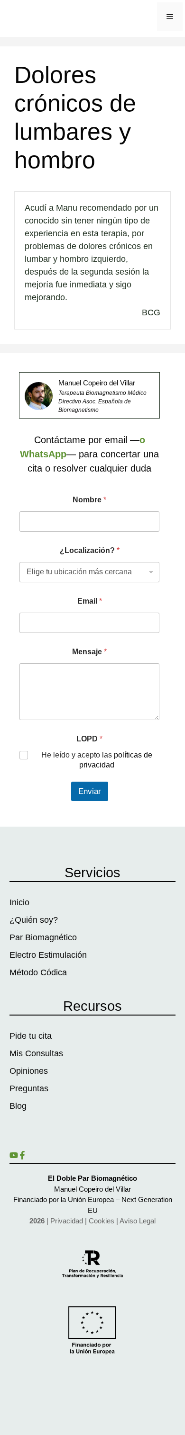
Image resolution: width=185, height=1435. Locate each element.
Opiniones (28, 1071)
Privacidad (66, 1221)
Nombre (89, 500)
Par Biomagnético (43, 937)
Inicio (19, 902)
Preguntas (28, 1088)
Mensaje (89, 652)
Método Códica (38, 972)
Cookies (101, 1221)
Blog (18, 1106)
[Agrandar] (40, 394)
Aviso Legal (138, 1221)
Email (89, 601)
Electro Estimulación (48, 955)
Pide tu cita (30, 1036)
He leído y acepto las (96, 760)
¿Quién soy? (33, 920)
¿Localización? (90, 550)
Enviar (89, 791)
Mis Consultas (36, 1053)
